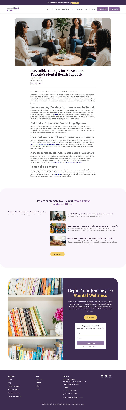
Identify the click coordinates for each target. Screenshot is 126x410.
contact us (58, 174)
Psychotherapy (12, 390)
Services (57, 9)
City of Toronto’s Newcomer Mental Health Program (45, 144)
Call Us (38, 386)
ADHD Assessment (13, 386)
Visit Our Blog (57, 254)
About (93, 9)
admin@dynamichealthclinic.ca (74, 397)
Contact (87, 9)
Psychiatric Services (14, 393)
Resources (79, 9)
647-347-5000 (72, 390)
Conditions (65, 9)
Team (72, 9)
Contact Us (39, 379)
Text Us (38, 390)
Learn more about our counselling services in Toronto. (66, 162)
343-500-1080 (72, 394)
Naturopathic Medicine (14, 396)
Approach (50, 9)
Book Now (90, 317)
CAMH (56, 115)
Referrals (38, 383)
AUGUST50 (75, 2)
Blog (9, 383)
